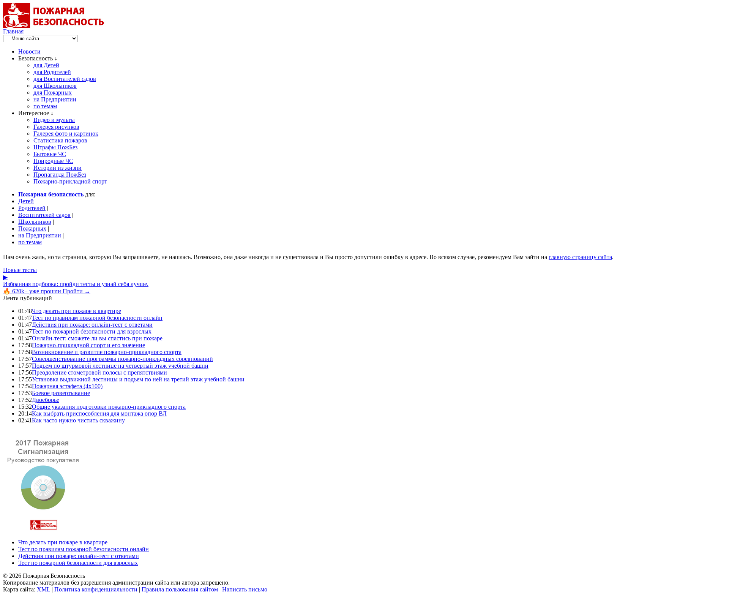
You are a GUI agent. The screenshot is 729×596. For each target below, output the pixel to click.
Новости (29, 51)
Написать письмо (244, 589)
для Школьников (55, 85)
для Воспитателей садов (64, 79)
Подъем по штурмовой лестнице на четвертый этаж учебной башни (120, 365)
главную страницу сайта (580, 257)
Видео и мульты (54, 120)
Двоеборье (45, 400)
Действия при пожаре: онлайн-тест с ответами (92, 324)
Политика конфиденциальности (95, 589)
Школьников (34, 221)
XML (43, 589)
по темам (45, 106)
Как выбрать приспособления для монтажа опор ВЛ (99, 413)
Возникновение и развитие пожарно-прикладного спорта (106, 352)
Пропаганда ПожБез (59, 174)
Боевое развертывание (61, 393)
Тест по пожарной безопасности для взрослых (91, 331)
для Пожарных (52, 92)
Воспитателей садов (44, 215)
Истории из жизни (57, 167)
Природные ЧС (53, 161)
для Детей (46, 65)
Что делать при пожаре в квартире (76, 311)
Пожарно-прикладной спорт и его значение (88, 345)
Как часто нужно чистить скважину (78, 420)
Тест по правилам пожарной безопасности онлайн (97, 318)
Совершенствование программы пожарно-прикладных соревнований (122, 359)
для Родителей (52, 72)
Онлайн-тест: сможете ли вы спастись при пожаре (97, 338)
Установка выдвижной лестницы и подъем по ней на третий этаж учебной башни (138, 379)
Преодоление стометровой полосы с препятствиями (99, 372)
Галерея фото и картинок (65, 133)
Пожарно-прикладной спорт (70, 181)
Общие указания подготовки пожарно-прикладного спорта (109, 406)
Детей (26, 201)
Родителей (32, 208)
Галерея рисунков (56, 126)
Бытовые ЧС (49, 154)
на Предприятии (54, 99)
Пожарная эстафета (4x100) (67, 386)
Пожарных (32, 228)
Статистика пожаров (60, 140)
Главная (13, 31)
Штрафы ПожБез (55, 147)
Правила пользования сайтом (180, 589)
